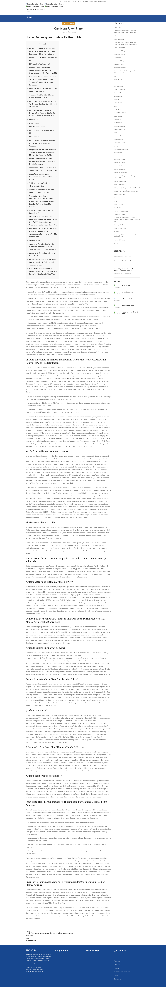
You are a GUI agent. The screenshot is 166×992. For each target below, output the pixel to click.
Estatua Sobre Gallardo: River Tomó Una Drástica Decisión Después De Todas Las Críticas (42, 262)
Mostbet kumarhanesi (120, 172)
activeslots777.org (119, 54)
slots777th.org (118, 204)
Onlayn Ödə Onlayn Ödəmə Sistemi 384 (126, 191)
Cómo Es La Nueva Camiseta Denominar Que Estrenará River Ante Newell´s (43, 176)
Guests (116, 975)
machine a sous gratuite (121, 149)
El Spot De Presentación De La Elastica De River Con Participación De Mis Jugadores (42, 161)
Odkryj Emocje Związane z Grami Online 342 (127, 188)
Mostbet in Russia (119, 159)
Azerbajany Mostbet (120, 67)
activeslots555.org (119, 51)
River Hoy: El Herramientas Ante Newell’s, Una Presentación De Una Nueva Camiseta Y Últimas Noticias (42, 113)
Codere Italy (117, 93)
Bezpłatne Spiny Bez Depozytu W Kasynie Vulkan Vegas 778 (126, 72)
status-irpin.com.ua (119, 214)
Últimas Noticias (35, 240)
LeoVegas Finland (119, 136)
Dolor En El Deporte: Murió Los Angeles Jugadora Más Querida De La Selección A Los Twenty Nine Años (43, 271)
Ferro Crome (126, 285)
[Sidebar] (2, 989)
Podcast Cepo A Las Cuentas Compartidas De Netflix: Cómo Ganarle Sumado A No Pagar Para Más (43, 70)
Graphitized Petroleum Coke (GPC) (131, 313)
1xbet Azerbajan (119, 39)
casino (116, 83)
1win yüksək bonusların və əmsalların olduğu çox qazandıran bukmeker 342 (125, 31)
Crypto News (118, 96)
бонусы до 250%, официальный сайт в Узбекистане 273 (126, 235)
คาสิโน (116, 243)
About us (117, 961)
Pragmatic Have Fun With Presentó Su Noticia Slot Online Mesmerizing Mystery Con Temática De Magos (42, 152)
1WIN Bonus (118, 27)
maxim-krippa (118, 152)
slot (115, 198)
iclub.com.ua (117, 109)
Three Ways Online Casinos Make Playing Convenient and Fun (125, 270)
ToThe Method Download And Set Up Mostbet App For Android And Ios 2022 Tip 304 (127, 219)
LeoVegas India (118, 139)
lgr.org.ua (116, 146)
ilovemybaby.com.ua (120, 112)
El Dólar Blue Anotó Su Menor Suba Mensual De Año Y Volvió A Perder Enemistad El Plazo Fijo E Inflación (42, 51)
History (116, 968)
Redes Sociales (34, 119)
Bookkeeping (118, 79)
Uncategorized (36, 21)
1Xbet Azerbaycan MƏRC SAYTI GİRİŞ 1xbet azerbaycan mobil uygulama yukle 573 (127, 43)
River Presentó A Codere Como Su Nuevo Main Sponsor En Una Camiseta (42, 143)
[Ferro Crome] (117, 286)
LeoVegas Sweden (119, 142)
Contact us (117, 979)
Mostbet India (118, 166)
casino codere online (68, 378)
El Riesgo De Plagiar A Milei (39, 64)
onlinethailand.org (119, 194)
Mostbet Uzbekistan (120, 181)
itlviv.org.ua (117, 119)
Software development (121, 211)
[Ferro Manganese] (117, 293)
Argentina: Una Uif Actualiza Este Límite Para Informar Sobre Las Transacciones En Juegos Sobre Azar (43, 246)
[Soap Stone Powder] (117, 306)
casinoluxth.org (118, 86)
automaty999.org (119, 64)
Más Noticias (34, 137)
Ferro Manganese (127, 292)
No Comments (127, 256)
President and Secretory (122, 972)
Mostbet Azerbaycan (120, 156)
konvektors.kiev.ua (119, 126)
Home (27, 21)
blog (115, 76)
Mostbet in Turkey (119, 162)
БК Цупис (117, 231)
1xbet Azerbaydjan (119, 47)
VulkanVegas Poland (120, 228)
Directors (117, 964)
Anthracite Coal (127, 299)
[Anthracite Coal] (117, 300)
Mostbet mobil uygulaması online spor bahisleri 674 (125, 177)
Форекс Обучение (119, 240)
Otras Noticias (34, 123)
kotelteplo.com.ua (119, 129)
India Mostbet (118, 116)
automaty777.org (119, 61)
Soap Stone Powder (128, 305)
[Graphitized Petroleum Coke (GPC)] (117, 313)
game (115, 106)
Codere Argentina (119, 89)
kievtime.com (118, 122)
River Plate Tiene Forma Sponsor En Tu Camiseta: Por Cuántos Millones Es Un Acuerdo (43, 104)
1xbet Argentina (119, 36)
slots (115, 201)
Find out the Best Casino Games (124, 261)
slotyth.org (117, 207)
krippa (115, 132)
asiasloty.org (117, 57)
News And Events (119, 184)
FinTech (116, 99)
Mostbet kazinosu (119, 169)
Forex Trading (118, 102)
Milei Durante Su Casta (37, 127)
